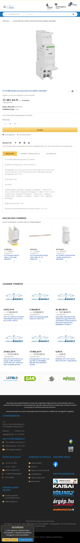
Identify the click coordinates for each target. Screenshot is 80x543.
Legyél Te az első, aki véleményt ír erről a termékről (18, 95)
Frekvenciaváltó (40, 526)
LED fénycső (8, 524)
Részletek (10, 154)
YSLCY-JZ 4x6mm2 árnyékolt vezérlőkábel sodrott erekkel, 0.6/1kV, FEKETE (14, 319)
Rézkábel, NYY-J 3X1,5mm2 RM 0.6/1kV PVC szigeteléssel (66, 360)
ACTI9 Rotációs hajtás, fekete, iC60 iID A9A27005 (65, 256)
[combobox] (47, 14)
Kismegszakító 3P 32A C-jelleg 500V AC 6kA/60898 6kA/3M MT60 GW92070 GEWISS (40, 362)
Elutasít (14, 540)
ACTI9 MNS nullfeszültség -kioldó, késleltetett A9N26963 (39, 257)
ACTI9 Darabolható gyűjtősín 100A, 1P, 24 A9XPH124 (13, 257)
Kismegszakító (55, 524)
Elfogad (7, 540)
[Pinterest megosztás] (24, 143)
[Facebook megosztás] (15, 143)
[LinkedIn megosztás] (29, 143)
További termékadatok (30, 154)
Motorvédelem (43, 524)
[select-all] (35, 222)
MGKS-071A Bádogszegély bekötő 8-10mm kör (39, 318)
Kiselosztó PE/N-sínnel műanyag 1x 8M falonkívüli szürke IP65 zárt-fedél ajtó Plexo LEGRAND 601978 (13, 362)
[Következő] (75, 91)
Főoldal (5, 21)
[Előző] (69, 91)
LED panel (17, 524)
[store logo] (10, 7)
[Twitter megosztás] (20, 143)
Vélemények (51, 154)
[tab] (10, 153)
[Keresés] (73, 14)
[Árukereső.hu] (65, 509)
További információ (25, 540)
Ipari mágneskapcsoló (29, 524)
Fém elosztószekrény (68, 524)
